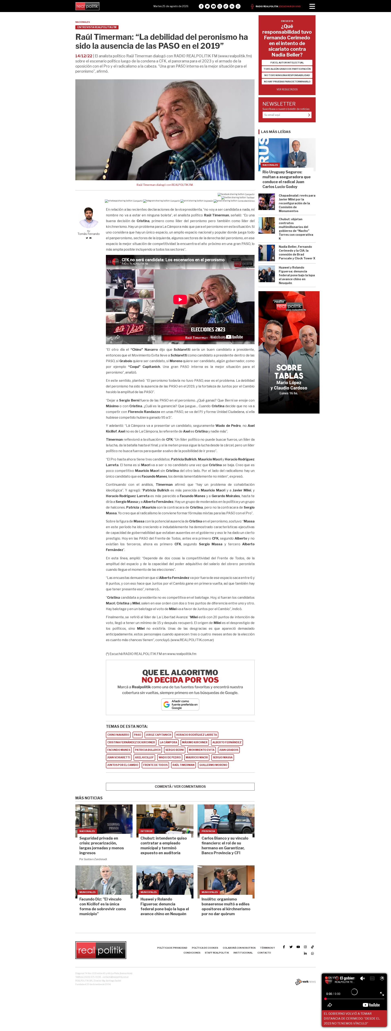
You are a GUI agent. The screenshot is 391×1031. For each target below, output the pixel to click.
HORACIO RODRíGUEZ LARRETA (196, 734)
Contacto (264, 952)
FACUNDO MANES (118, 749)
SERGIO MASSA (223, 757)
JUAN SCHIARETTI (118, 757)
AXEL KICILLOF (144, 757)
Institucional (243, 952)
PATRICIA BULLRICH (147, 749)
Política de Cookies (205, 947)
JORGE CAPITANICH (158, 734)
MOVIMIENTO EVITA (201, 749)
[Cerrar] (382, 978)
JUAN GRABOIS (228, 749)
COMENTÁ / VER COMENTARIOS (180, 787)
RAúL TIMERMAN (183, 765)
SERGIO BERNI (174, 749)
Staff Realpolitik (217, 952)
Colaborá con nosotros (239, 947)
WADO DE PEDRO (170, 757)
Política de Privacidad (172, 947)
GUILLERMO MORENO (213, 765)
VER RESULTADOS (287, 89)
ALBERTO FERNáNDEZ (227, 742)
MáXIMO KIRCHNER (195, 742)
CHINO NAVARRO (118, 734)
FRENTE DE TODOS (155, 765)
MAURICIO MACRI (197, 757)
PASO (137, 734)
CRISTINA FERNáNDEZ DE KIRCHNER (131, 742)
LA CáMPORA (168, 742)
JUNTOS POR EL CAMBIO (122, 765)
